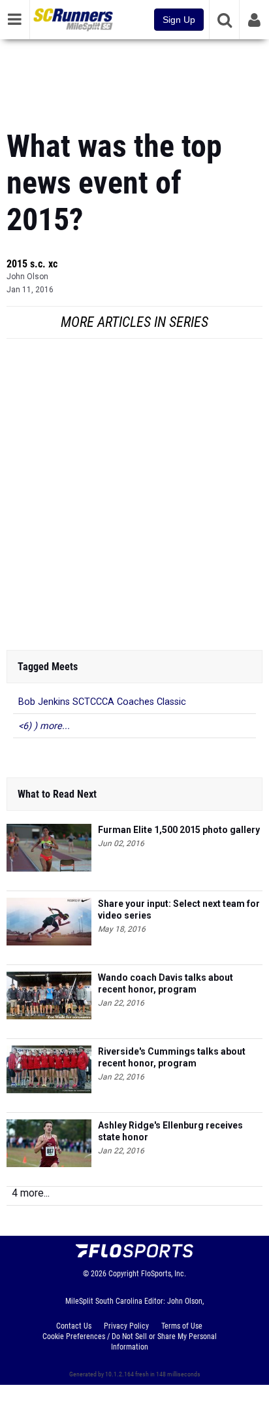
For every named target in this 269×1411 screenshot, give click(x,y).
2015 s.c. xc (32, 264)
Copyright (123, 1273)
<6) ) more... (44, 726)
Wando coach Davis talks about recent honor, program (165, 983)
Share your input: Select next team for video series (179, 909)
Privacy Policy (126, 1326)
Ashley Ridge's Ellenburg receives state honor (170, 1131)
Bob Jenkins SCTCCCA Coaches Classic (102, 701)
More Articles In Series (134, 322)
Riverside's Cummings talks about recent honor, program (171, 1057)
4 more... (31, 1193)
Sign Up (179, 19)
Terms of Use (181, 1326)
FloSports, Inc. (163, 1273)
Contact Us (73, 1326)
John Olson (27, 276)
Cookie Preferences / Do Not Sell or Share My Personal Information (129, 1342)
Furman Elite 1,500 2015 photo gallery (179, 829)
